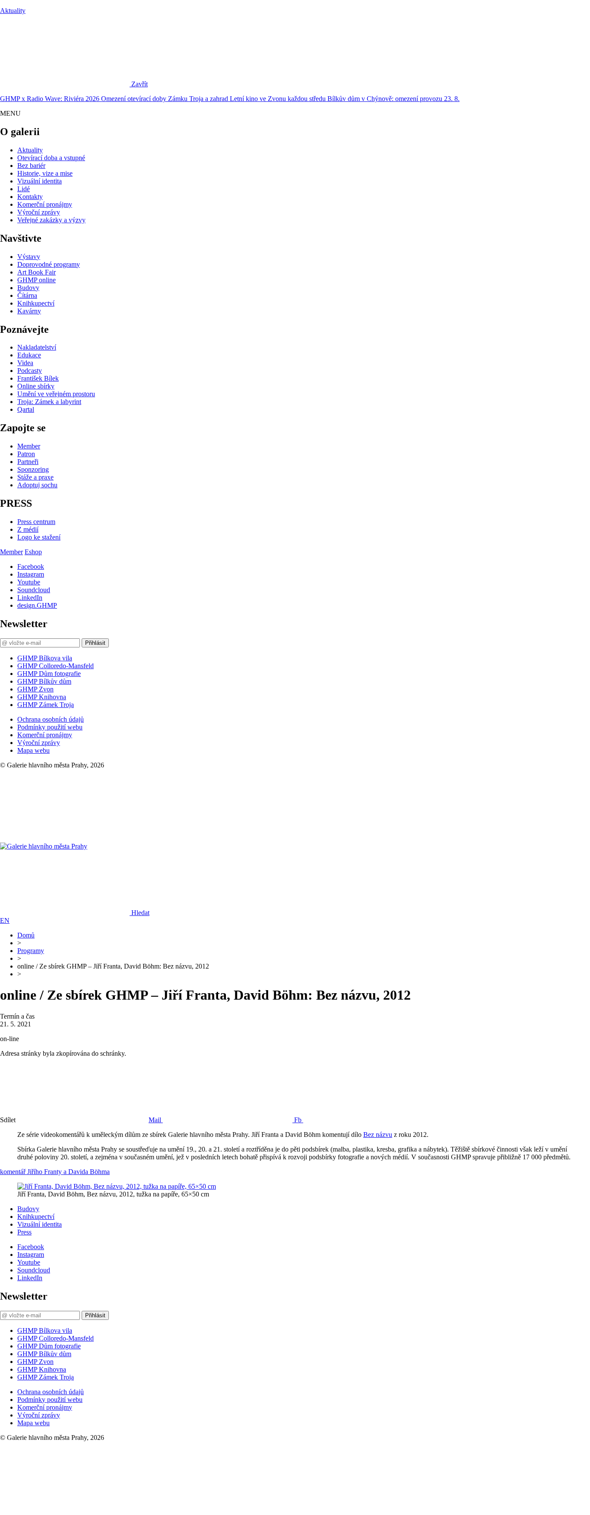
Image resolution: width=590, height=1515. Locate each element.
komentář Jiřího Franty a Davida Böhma (55, 1171)
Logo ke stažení (38, 537)
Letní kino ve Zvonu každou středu (278, 98)
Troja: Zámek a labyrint (49, 401)
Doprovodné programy (48, 264)
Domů (26, 935)
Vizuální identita (39, 181)
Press (24, 1232)
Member (28, 446)
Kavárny (29, 311)
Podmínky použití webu (49, 727)
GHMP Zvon (35, 689)
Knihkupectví (35, 303)
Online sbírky (35, 386)
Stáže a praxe (35, 477)
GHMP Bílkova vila (44, 658)
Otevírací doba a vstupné (51, 157)
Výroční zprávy (38, 212)
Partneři (27, 461)
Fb (298, 1120)
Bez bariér (31, 165)
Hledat (140, 912)
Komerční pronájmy (44, 204)
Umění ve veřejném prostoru (56, 394)
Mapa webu (33, 750)
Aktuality (12, 10)
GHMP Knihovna (41, 697)
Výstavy (28, 256)
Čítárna (27, 295)
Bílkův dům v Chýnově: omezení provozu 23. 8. (393, 98)
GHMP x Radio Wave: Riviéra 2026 (50, 98)
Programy (30, 950)
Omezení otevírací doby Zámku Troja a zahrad (165, 98)
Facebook (30, 566)
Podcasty (29, 370)
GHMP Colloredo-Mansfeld (55, 665)
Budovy (28, 287)
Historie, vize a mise (45, 173)
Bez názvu (377, 1134)
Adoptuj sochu (37, 485)
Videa (25, 362)
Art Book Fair (36, 272)
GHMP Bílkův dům (44, 681)
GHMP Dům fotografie (49, 673)
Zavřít (139, 84)
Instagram (30, 574)
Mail (156, 1120)
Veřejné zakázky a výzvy (51, 220)
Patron (26, 454)
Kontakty (30, 196)
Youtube (28, 582)
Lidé (23, 189)
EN (5, 920)
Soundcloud (33, 589)
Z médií (27, 529)
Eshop (33, 552)
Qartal (25, 409)
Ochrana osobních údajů (50, 719)
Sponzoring (33, 469)
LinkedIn (29, 597)
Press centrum (36, 521)
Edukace (29, 355)
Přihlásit (95, 643)
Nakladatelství (36, 347)
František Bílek (38, 378)
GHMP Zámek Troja (45, 704)
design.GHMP (37, 605)
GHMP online (36, 280)
